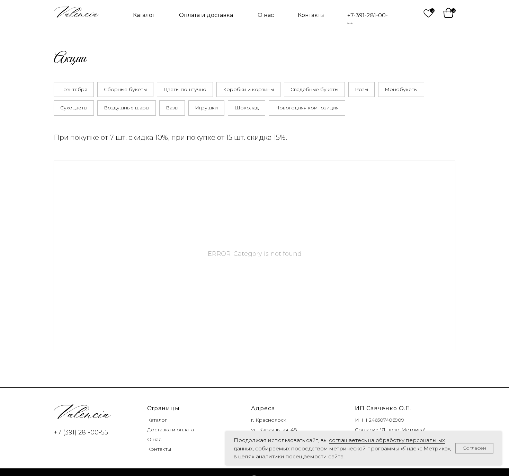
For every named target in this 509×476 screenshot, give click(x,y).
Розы (361, 89)
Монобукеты (401, 89)
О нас (266, 15)
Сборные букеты (125, 89)
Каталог (144, 15)
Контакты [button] (311, 15)
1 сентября (73, 89)
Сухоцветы (73, 108)
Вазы (172, 108)
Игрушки (206, 108)
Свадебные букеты (314, 89)
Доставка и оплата (170, 429)
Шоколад (246, 108)
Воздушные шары (126, 108)
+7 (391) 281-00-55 (81, 432)
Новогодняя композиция (307, 108)
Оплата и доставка (206, 15)
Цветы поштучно (184, 89)
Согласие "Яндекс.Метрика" (390, 429)
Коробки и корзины (248, 89)
